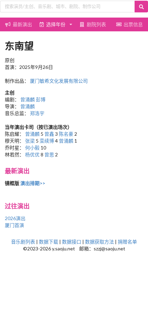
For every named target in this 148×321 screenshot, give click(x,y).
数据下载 (48, 242)
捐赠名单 (127, 242)
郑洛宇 (37, 113)
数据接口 (71, 242)
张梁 (30, 141)
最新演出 (22, 24)
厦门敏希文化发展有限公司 (59, 81)
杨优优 (32, 154)
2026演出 (15, 218)
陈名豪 (66, 134)
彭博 (40, 99)
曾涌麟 (27, 99)
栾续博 (47, 141)
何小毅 (32, 148)
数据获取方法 (99, 242)
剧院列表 (96, 24)
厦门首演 (14, 225)
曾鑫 (49, 134)
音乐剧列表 (23, 242)
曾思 (49, 154)
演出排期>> (32, 183)
